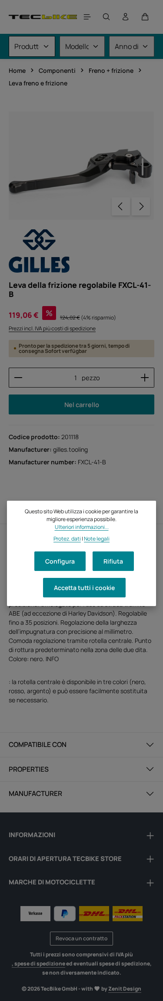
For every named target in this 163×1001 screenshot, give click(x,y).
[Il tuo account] (125, 17)
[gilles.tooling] (39, 251)
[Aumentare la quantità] (145, 378)
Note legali (97, 538)
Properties (29, 769)
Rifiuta (113, 561)
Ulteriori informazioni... (82, 527)
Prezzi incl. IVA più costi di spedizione (52, 328)
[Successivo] (141, 206)
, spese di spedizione (38, 963)
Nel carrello (81, 404)
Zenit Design (124, 988)
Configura (60, 561)
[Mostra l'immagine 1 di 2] (142, 167)
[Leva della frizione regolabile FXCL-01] (81, 165)
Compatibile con (38, 744)
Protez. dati (67, 538)
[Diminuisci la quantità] (18, 378)
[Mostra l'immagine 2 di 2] (142, 183)
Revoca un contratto (81, 938)
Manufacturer (35, 793)
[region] (81, 165)
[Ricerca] (106, 17)
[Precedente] (121, 206)
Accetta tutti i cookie (84, 588)
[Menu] (87, 17)
